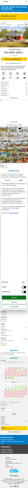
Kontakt (7, 466)
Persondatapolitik (10, 463)
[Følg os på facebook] (15, 486)
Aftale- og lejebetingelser (14, 431)
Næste (22, 362)
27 (25, 375)
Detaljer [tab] (21, 180)
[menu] (26, 1)
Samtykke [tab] (7, 180)
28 (5, 377)
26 (22, 375)
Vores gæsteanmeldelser (12, 63)
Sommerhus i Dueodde (6, 449)
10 (15, 370)
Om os (11, 466)
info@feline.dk (20, 482)
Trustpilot (14, 476)
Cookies (17, 463)
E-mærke (14, 471)
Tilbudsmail (13, 459)
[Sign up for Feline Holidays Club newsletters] (17, 486)
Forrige (6, 362)
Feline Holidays (14, 1)
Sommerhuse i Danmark (7, 452)
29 (9, 377)
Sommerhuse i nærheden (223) (8, 18)
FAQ (21, 463)
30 (12, 377)
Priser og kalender (13, 59)
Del (26, 23)
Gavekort (8, 459)
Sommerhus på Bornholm (7, 450)
